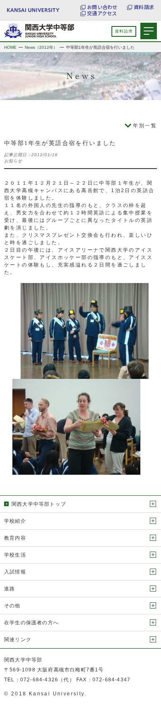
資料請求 (144, 7)
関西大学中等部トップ (39, 504)
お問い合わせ (102, 7)
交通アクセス (102, 13)
